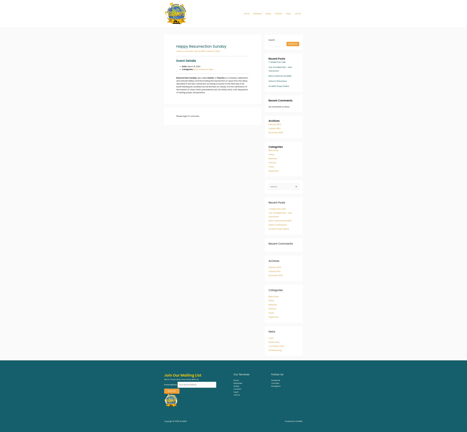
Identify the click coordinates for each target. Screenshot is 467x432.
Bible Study (273, 150)
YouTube (275, 383)
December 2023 (276, 132)
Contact (278, 13)
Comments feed (276, 346)
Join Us (298, 13)
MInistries (273, 158)
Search (272, 40)
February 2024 (275, 124)
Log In (288, 13)
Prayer (271, 166)
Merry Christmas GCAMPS (280, 76)
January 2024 (274, 128)
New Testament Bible (203, 69)
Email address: (171, 384)
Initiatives (257, 13)
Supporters (274, 171)
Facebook (275, 380)
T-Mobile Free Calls (277, 62)
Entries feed (274, 342)
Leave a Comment (184, 51)
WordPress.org (275, 350)
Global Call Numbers (278, 81)
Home (246, 13)
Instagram (276, 386)
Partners (272, 162)
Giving (268, 13)
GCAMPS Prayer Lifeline (279, 86)
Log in (271, 338)
